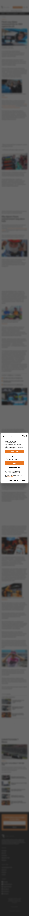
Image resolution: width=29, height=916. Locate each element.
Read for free (14, 451)
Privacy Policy (10, 476)
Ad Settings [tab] (23, 480)
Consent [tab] (4, 480)
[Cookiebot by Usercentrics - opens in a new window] (21, 436)
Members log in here (14, 467)
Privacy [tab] (10, 480)
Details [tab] (16, 480)
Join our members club (14, 462)
